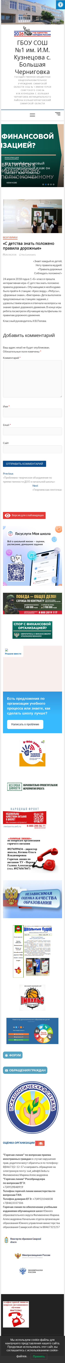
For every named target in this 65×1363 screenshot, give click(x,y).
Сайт (6, 442)
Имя (6, 406)
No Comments (21, 177)
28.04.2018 (10, 254)
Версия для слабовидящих (27, 515)
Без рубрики (10, 237)
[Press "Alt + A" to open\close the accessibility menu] (60, 4)
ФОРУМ (15, 1055)
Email (7, 424)
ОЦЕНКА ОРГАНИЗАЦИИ (19, 1142)
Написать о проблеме (25, 724)
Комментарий (12, 357)
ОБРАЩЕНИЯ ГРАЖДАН (27, 1070)
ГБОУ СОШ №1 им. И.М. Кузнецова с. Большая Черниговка (32, 57)
